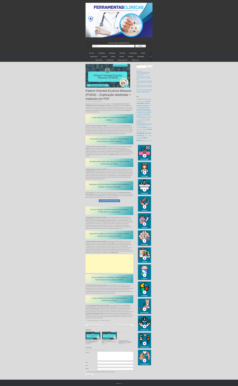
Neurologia (104, 56)
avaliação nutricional (141, 110)
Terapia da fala (110, 60)
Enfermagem (112, 53)
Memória (144, 129)
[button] (150, 56)
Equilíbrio (139, 122)
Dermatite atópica (104, 320)
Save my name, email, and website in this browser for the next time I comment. (101, 371)
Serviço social (99, 60)
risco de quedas (146, 135)
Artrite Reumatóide (147, 99)
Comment (88, 352)
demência (138, 117)
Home (92, 53)
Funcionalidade (141, 124)
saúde (150, 135)
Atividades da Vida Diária (141, 101)
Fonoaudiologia (133, 53)
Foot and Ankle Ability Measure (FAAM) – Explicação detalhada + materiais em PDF (144, 82)
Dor (148, 120)
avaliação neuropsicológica (143, 109)
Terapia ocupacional (122, 60)
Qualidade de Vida (144, 133)
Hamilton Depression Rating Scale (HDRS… (94, 325)
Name (87, 362)
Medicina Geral (93, 56)
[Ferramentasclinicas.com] (119, 20)
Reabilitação (140, 135)
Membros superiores (140, 129)
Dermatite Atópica (91, 320)
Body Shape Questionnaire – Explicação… (125, 325)
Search (140, 46)
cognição (148, 112)
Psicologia (130, 56)
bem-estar (144, 112)
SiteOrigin (118, 383)
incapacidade (139, 127)
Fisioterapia (122, 53)
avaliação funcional (144, 107)
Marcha (150, 127)
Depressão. (144, 117)
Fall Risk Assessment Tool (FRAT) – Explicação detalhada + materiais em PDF (144, 78)
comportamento (139, 114)
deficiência (149, 116)
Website (87, 368)
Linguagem (144, 127)
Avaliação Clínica (143, 103)
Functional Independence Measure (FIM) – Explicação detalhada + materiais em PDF (143, 73)
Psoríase (144, 131)
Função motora (139, 125)
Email (87, 365)
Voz (151, 140)
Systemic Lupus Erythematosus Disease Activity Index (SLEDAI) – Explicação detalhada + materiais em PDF (144, 91)
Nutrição (113, 56)
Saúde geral (139, 138)
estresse (143, 122)
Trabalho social (135, 60)
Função (149, 124)
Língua (148, 127)
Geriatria (143, 53)
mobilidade (149, 129)
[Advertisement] (109, 263)
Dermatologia (101, 53)
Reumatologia (140, 56)
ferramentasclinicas (98, 101)
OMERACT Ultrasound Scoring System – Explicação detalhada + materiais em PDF (144, 86)
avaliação (148, 101)
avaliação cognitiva (142, 105)
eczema (108, 320)
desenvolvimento (143, 120)
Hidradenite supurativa (145, 125)
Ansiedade (139, 99)
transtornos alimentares (146, 140)
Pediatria (122, 56)
